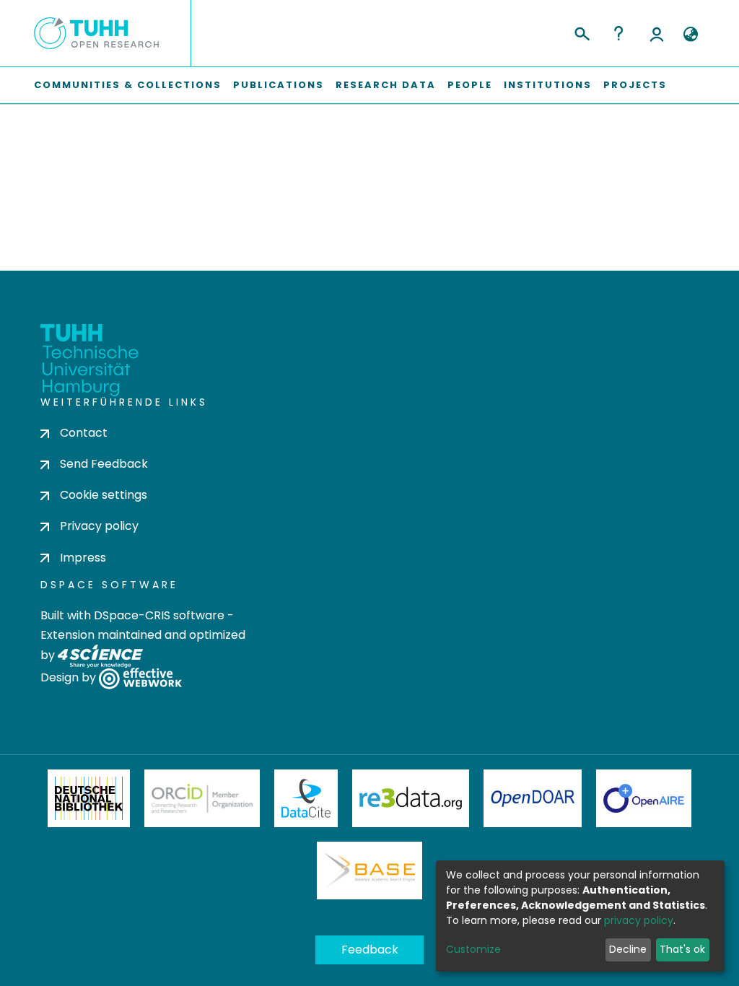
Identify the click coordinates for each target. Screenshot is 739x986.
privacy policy (638, 920)
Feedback (369, 949)
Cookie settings (103, 495)
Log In (657, 33)
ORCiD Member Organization (202, 798)
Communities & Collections (128, 85)
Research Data (386, 85)
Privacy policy (99, 526)
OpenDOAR (532, 798)
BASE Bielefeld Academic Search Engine (369, 870)
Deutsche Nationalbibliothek (89, 798)
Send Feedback (104, 463)
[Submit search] (581, 31)
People (469, 85)
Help (618, 33)
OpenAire (643, 798)
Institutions (548, 85)
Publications (278, 85)
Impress (83, 557)
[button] (690, 34)
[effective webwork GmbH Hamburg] (140, 677)
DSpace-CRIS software (159, 615)
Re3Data (410, 798)
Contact (84, 432)
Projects (635, 85)
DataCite (306, 798)
